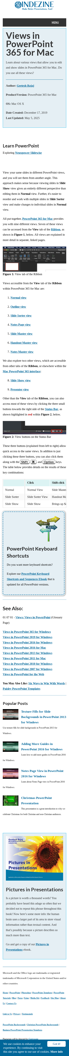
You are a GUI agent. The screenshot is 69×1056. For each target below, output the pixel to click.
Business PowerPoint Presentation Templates (22, 1030)
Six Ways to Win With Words (46, 683)
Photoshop (26, 993)
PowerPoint (15, 993)
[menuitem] (57, 22)
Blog (14, 998)
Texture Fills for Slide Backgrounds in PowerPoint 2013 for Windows (43, 717)
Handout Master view (24, 342)
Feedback (45, 998)
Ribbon (55, 229)
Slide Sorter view (21, 315)
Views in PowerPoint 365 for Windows (27, 631)
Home (5, 993)
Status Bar (51, 409)
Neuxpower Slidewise (28, 152)
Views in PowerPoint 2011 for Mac (24, 658)
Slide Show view (20, 380)
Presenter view (19, 389)
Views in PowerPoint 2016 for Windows (27, 642)
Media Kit (34, 998)
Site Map (55, 998)
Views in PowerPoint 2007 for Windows (27, 669)
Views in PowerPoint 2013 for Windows (27, 653)
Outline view (18, 306)
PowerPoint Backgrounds (14, 1024)
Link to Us (7, 1014)
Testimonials (27, 1014)
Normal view (18, 297)
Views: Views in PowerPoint (32, 617)
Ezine (26, 998)
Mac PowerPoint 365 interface (21, 371)
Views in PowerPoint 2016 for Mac (24, 647)
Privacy (16, 1014)
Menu (55, 22)
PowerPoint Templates (42, 993)
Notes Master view (21, 351)
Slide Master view (21, 333)
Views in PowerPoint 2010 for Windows (27, 663)
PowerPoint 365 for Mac (37, 218)
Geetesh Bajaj (25, 85)
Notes (20, 998)
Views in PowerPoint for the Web (23, 674)
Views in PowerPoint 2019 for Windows (27, 637)
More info (56, 1051)
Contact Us (11, 1003)
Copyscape (33, 1039)
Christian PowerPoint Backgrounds (42, 1024)
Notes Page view (20, 324)
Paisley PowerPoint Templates (21, 688)
